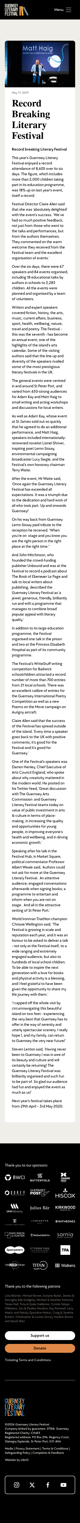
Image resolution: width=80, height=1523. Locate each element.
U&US (25, 1460)
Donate (40, 1348)
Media (9, 1449)
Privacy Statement (28, 1449)
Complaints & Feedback (48, 1453)
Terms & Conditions (55, 1449)
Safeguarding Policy (17, 1453)
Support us (40, 1335)
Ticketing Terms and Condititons (28, 1360)
